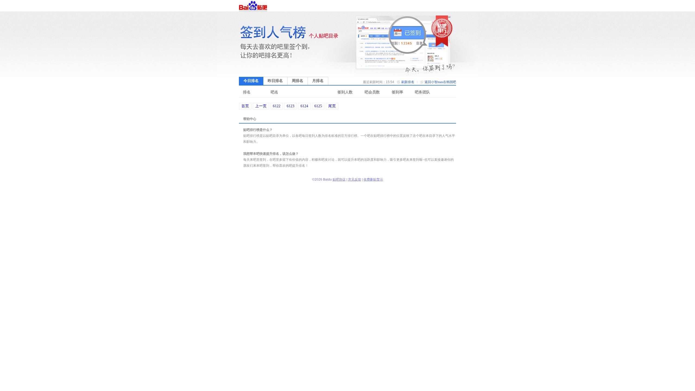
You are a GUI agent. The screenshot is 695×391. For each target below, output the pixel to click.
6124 (304, 106)
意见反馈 (354, 179)
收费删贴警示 (373, 179)
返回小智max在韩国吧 (440, 82)
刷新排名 (407, 82)
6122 (276, 106)
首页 (245, 106)
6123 (290, 106)
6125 (318, 106)
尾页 (332, 106)
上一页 (261, 106)
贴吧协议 (339, 179)
